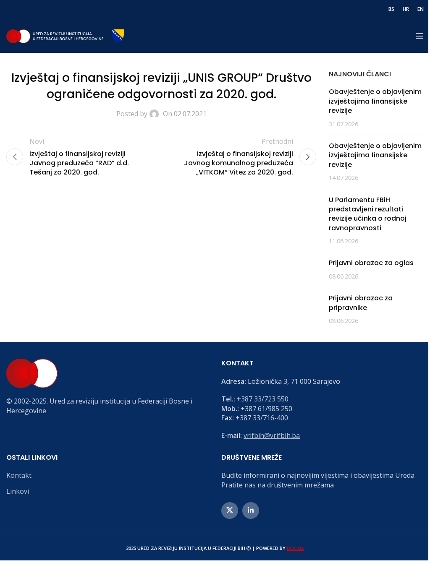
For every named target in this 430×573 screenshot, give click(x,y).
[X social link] (229, 510)
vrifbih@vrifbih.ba (272, 435)
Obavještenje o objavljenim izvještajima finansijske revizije (375, 101)
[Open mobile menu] (419, 36)
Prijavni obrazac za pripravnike (361, 302)
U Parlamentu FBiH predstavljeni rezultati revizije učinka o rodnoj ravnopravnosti (367, 214)
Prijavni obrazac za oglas (371, 263)
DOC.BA (295, 548)
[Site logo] (65, 35)
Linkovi (17, 491)
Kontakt (18, 475)
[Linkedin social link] (250, 510)
